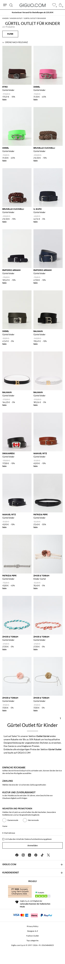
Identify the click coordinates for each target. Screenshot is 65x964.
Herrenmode (33, 820)
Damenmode (12, 820)
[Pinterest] (35, 855)
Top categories (32, 940)
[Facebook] (16, 855)
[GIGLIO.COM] (32, 5)
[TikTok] (42, 855)
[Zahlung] (33, 915)
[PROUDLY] (20, 891)
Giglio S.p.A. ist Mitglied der (35, 904)
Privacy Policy (32, 926)
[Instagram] (23, 855)
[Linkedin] (29, 855)
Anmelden (32, 845)
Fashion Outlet (32, 936)
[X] (48, 855)
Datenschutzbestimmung (34, 839)
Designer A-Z (32, 931)
